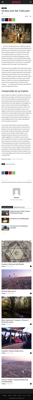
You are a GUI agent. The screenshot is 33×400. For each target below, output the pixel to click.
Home (3, 5)
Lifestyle (19, 395)
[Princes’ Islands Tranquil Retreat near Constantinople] (16, 367)
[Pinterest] (10, 19)
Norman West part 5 (9, 291)
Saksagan (16, 197)
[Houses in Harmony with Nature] (16, 251)
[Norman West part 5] (16, 279)
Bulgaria (5, 395)
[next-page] (5, 233)
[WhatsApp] (13, 19)
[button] (2, 2)
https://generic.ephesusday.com (16, 199)
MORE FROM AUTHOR (19, 207)
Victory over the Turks (10, 164)
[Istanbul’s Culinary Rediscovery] (16, 338)
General (9, 395)
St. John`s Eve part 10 (17, 159)
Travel (24, 395)
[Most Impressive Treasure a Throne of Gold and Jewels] (16, 307)
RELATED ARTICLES (7, 207)
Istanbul (14, 395)
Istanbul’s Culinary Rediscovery (12, 351)
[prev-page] (2, 233)
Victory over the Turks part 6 (9, 182)
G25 (5, 8)
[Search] (31, 2)
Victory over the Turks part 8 (24, 182)
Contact (28, 395)
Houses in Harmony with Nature (13, 264)
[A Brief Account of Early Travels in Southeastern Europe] (5, 213)
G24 (6, 5)
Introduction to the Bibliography (19, 218)
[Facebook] (3, 19)
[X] (6, 19)
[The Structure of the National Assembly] (5, 227)
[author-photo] (16, 195)
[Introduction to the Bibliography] (5, 220)
